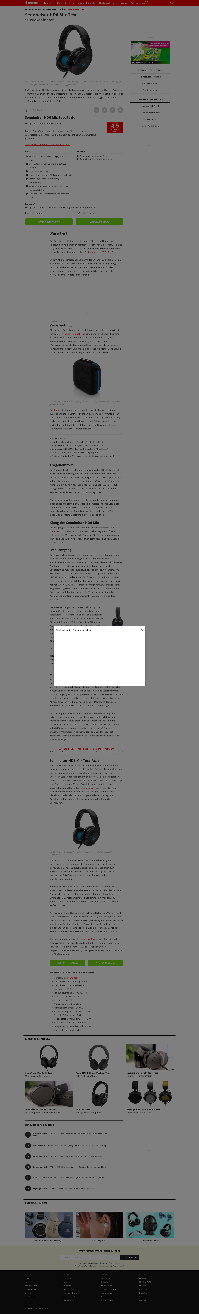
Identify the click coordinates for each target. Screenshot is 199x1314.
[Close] (142, 631)
